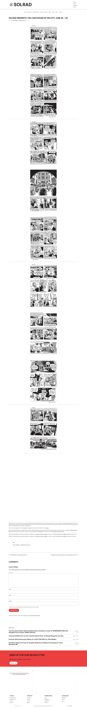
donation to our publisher (62, 534)
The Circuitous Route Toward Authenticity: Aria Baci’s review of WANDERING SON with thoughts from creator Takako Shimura (38, 631)
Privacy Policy (69, 705)
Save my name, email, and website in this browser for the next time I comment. (24, 607)
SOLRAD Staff (15, 20)
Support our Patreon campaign (41, 534)
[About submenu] (76, 2)
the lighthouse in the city (25, 545)
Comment (11, 572)
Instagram (25, 528)
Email (10, 595)
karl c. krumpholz (16, 545)
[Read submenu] (75, 3)
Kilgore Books (40, 531)
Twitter (30, 528)
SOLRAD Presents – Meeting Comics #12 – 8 (18, 554)
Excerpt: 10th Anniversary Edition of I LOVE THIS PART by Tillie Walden (32, 639)
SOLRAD (23, 5)
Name (10, 589)
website (47, 528)
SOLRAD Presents (22, 20)
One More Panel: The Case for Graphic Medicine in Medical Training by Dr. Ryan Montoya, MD (36, 643)
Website (10, 601)
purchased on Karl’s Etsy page (57, 531)
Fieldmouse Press (42, 705)
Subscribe (13, 663)
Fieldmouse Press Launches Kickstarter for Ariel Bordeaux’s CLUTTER (64, 554)
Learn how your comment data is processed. (31, 615)
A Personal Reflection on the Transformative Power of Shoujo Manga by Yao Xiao (36, 636)
